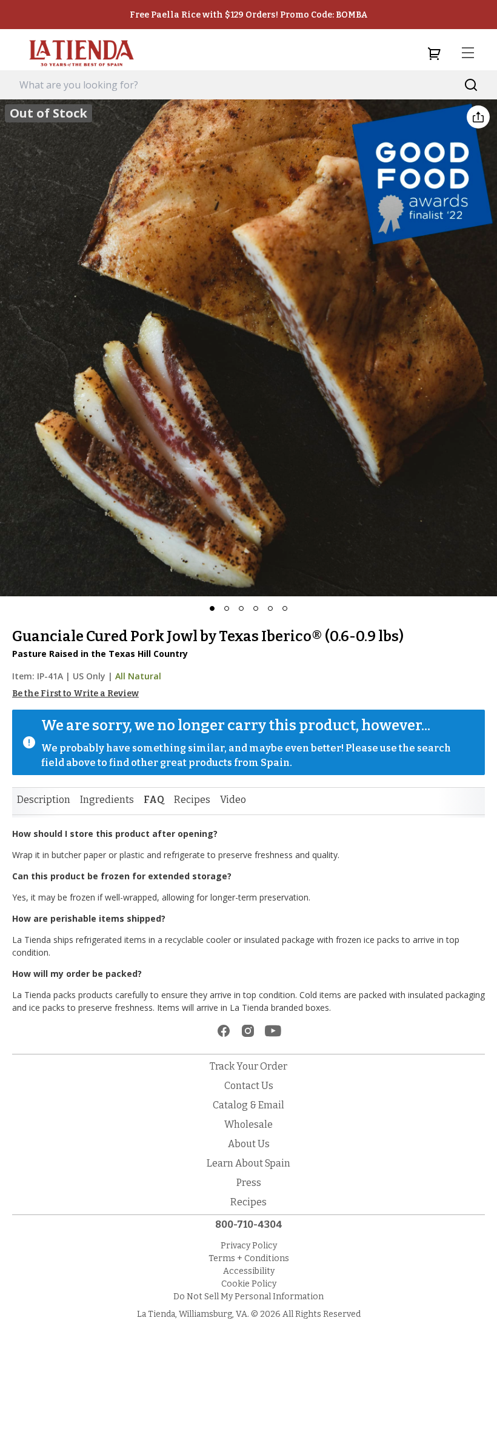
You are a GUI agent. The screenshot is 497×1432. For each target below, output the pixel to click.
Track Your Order (248, 1066)
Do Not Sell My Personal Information (248, 1296)
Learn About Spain (248, 1163)
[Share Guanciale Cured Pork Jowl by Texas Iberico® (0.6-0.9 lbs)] (478, 116)
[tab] (43, 800)
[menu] (468, 53)
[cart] (434, 53)
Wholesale (248, 1124)
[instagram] (248, 1031)
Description (43, 799)
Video (233, 799)
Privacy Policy (249, 1246)
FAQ (154, 799)
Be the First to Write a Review (75, 693)
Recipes (192, 799)
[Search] (471, 85)
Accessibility (249, 1271)
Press (248, 1182)
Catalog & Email (248, 1105)
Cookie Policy (248, 1284)
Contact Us (248, 1085)
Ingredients (107, 799)
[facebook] (223, 1031)
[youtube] (273, 1031)
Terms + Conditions (248, 1258)
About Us (249, 1144)
